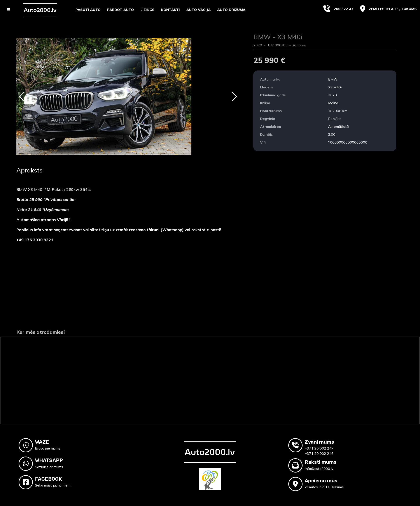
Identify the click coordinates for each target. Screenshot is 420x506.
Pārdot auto (120, 9)
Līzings (147, 9)
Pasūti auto (88, 9)
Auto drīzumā (231, 9)
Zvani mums (319, 442)
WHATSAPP (49, 460)
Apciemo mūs (321, 481)
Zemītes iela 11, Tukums (393, 9)
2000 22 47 (344, 9)
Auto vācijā (198, 9)
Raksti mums (320, 462)
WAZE (42, 442)
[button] (21, 96)
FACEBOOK (48, 479)
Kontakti (170, 9)
